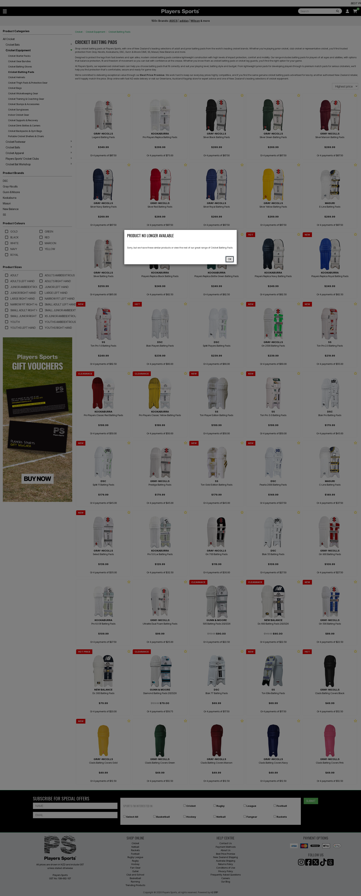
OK (229, 259)
